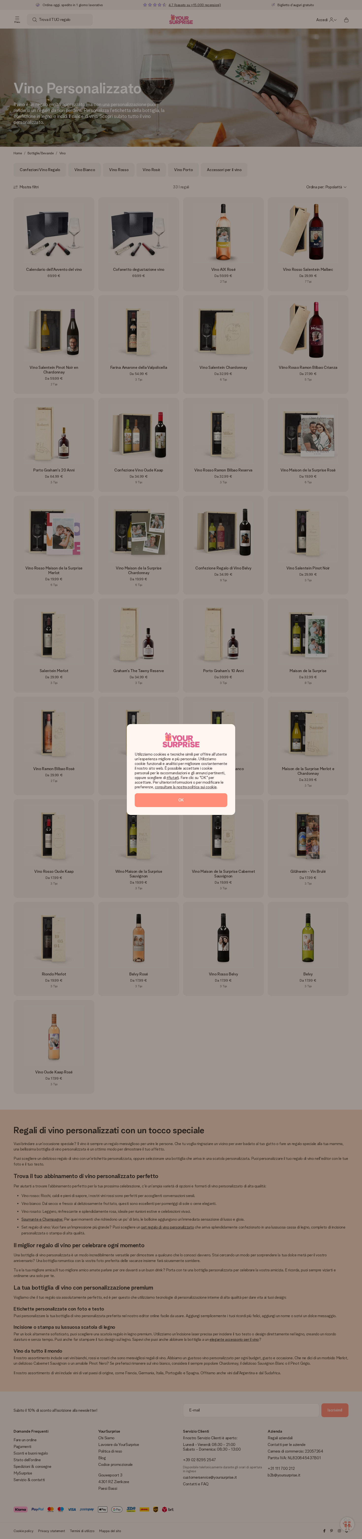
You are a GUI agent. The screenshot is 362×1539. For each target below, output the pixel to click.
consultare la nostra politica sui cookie (185, 787)
